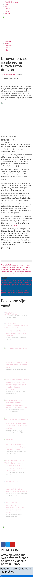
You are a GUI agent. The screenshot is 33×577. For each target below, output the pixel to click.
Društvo (7, 43)
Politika (7, 48)
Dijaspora (8, 41)
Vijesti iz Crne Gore (11, 2)
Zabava (7, 9)
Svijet (6, 50)
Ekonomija (8, 45)
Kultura (7, 6)
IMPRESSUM (10, 550)
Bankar (15, 225)
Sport (7, 4)
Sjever (7, 11)
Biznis (7, 39)
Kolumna (7, 13)
